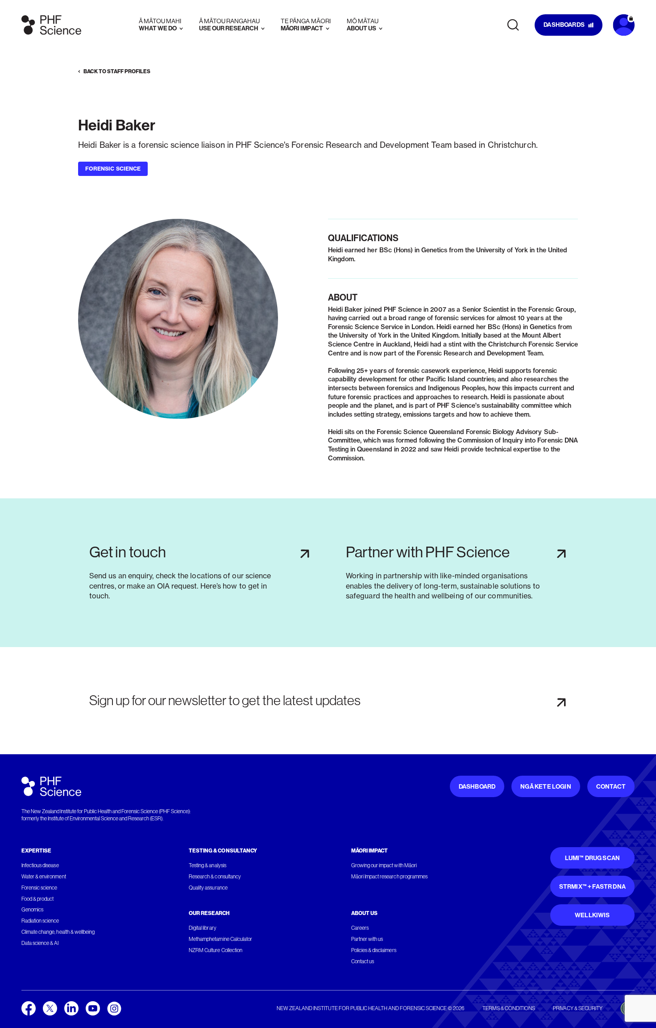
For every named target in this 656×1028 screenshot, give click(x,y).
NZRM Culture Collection (215, 950)
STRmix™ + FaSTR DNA (592, 886)
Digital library (202, 928)
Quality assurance (208, 888)
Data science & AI (40, 943)
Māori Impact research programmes (389, 876)
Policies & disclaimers (373, 950)
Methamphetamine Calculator (220, 939)
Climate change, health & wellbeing (58, 932)
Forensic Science (113, 168)
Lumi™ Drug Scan (592, 858)
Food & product (37, 899)
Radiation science (40, 921)
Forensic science (39, 888)
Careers (360, 928)
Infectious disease (40, 865)
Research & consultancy (215, 876)
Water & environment (43, 876)
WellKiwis (592, 915)
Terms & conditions (508, 1008)
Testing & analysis (207, 865)
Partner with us (367, 939)
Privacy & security (577, 1008)
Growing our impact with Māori (384, 865)
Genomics (32, 910)
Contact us (362, 961)
